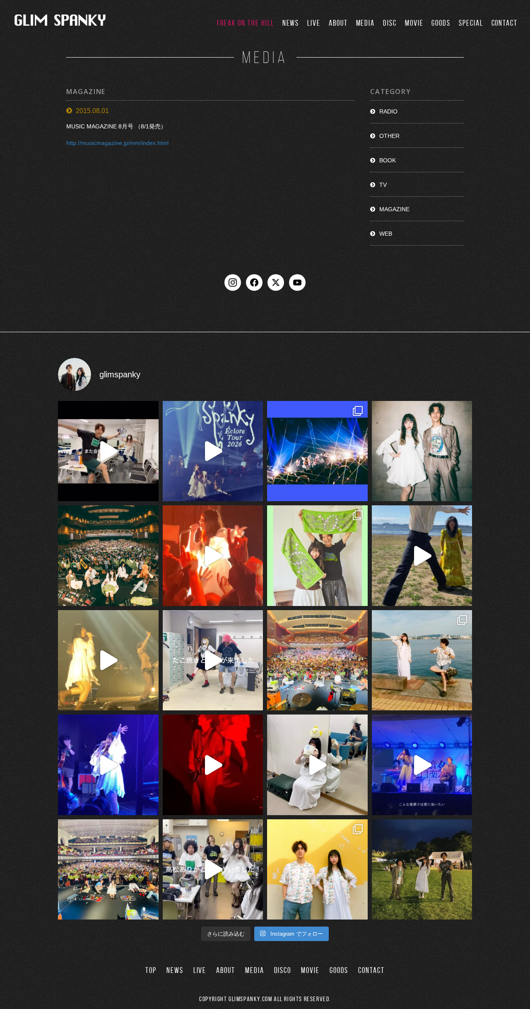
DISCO (283, 970)
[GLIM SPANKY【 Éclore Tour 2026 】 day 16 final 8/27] (317, 555)
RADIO (388, 111)
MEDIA (365, 23)
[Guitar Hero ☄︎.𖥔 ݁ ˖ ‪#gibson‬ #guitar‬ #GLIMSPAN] (213, 765)
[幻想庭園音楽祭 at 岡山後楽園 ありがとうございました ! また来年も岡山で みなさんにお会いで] (422, 869)
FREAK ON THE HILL (245, 23)
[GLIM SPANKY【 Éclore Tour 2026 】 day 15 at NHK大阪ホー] (317, 660)
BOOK (387, 160)
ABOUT (338, 23)
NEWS (290, 23)
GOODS (440, 23)
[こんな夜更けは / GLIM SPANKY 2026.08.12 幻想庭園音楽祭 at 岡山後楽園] (422, 765)
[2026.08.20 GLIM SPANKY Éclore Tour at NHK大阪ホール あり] (213, 660)
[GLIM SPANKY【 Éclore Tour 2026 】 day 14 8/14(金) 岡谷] (317, 869)
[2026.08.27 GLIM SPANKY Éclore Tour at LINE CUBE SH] (108, 451)
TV (383, 184)
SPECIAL (471, 23)
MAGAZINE (394, 209)
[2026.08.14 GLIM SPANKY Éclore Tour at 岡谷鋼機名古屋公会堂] (317, 765)
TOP (151, 970)
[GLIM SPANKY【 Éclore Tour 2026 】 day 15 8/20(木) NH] (422, 660)
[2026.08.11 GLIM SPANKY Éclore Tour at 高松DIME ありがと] (213, 869)
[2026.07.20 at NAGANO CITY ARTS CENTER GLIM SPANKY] (108, 660)
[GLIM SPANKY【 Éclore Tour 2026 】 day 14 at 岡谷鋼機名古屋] (108, 869)
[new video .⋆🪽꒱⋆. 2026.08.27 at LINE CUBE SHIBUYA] (213, 451)
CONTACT (504, 23)
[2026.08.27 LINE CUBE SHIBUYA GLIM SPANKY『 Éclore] (317, 451)
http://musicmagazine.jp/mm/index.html (117, 143)
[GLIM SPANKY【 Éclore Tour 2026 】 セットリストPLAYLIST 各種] (422, 451)
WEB (385, 233)
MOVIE (414, 23)
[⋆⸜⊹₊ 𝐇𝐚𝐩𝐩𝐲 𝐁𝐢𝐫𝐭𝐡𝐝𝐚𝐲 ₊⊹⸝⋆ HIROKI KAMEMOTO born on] (422, 555)
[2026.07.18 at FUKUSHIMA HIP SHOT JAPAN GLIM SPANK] (108, 765)
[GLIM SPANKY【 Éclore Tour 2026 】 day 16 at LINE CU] (108, 555)
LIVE (313, 23)
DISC (390, 23)
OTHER (389, 136)
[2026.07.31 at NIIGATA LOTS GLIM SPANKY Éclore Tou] (213, 555)
